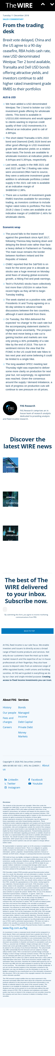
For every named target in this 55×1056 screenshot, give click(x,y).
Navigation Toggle (51, 5)
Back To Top (29, 631)
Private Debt (25, 727)
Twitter (11, 783)
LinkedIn (12, 779)
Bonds (22, 707)
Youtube (37, 783)
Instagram (13, 787)
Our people (9, 712)
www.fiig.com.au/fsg (15, 928)
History (7, 707)
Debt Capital (25, 722)
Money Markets (23, 734)
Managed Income (23, 714)
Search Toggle (42, 5)
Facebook (37, 779)
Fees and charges (8, 720)
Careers (7, 727)
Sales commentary (13, 19)
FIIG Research (27, 405)
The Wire (20, 6)
